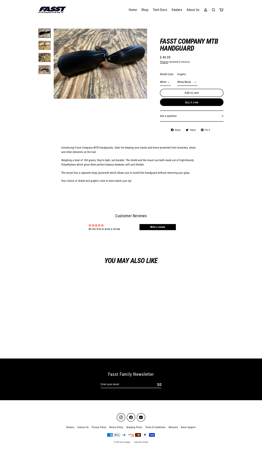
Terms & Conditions (155, 427)
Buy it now (191, 102)
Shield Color (166, 74)
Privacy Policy (99, 427)
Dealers (177, 10)
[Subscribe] (158, 384)
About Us (193, 10)
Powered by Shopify (141, 442)
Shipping (164, 61)
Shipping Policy (134, 427)
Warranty (173, 427)
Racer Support (188, 427)
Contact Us (83, 427)
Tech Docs (160, 10)
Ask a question (168, 115)
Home (133, 10)
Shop (144, 10)
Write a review (157, 227)
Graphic (181, 74)
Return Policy (116, 427)
